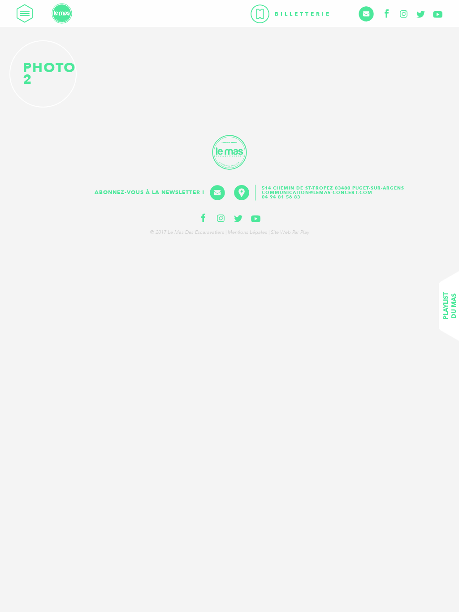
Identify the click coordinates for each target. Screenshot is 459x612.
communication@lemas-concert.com (317, 193)
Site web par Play (290, 232)
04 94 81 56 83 (281, 197)
